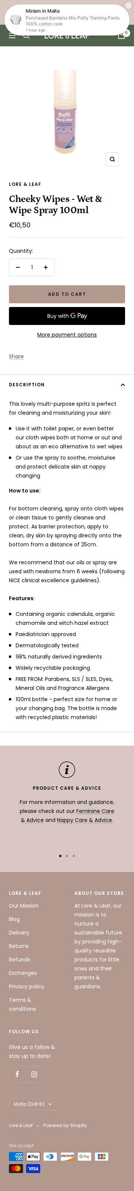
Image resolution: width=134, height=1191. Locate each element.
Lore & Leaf (25, 184)
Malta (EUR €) (29, 1104)
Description (27, 384)
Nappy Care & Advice (84, 820)
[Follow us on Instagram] (34, 1074)
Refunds (19, 959)
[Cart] (121, 35)
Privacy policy (26, 986)
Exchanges (23, 973)
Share (16, 356)
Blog (14, 919)
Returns (19, 946)
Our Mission (24, 905)
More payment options (67, 334)
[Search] (26, 35)
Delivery (19, 932)
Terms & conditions (22, 1004)
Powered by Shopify (65, 1125)
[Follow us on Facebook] (17, 1074)
